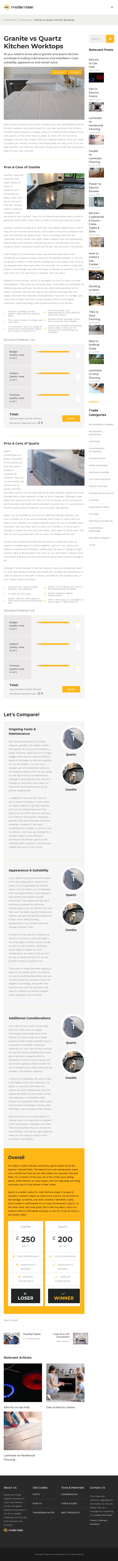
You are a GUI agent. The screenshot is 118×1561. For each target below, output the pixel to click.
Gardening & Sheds (99, 507)
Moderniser (10, 20)
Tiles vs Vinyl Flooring (94, 315)
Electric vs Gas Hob (94, 63)
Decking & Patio (97, 458)
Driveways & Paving (99, 472)
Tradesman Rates (43, 1512)
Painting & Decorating (101, 521)
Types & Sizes (69, 1503)
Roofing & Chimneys (99, 538)
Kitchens (75, 72)
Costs (36, 1494)
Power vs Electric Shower (95, 187)
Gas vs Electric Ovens (94, 92)
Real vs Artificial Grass (94, 345)
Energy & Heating (98, 486)
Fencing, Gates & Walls (101, 493)
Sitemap (103, 1520)
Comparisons (69, 1494)
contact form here (103, 1515)
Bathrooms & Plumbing (101, 424)
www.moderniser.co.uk (59, 1554)
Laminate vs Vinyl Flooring (95, 374)
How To (37, 1503)
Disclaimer (95, 1524)
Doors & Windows (98, 465)
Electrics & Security (100, 479)
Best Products (70, 1512)
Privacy (93, 1520)
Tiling (92, 545)
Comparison (25, 20)
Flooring (94, 500)
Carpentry (94, 441)
